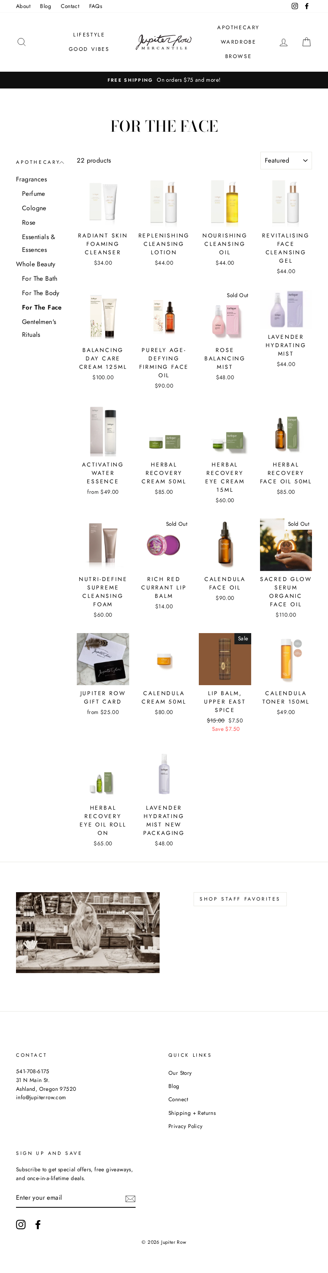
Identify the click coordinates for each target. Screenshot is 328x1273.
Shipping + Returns (192, 1113)
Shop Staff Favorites (240, 899)
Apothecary (238, 27)
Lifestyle (89, 34)
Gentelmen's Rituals (39, 328)
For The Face (42, 307)
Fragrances (31, 179)
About (23, 6)
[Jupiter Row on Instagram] (21, 1224)
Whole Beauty (36, 264)
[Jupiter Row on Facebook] (38, 1224)
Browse (238, 56)
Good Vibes (89, 49)
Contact (70, 6)
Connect (178, 1099)
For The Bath (40, 278)
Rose (29, 222)
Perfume (33, 193)
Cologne (34, 208)
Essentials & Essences (39, 243)
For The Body (41, 293)
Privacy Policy (185, 1126)
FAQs (95, 6)
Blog (45, 6)
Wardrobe (238, 42)
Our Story (180, 1073)
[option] (164, 80)
